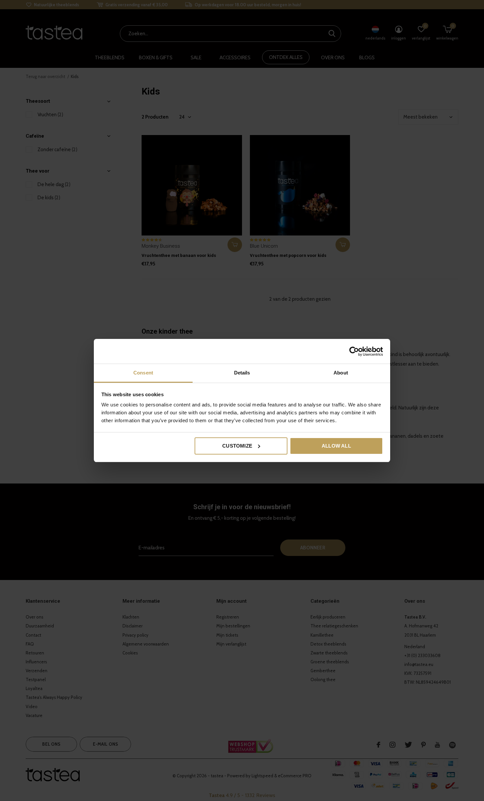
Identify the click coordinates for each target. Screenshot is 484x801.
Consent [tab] (143, 372)
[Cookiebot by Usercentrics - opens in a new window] (354, 351)
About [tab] (341, 372)
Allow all (336, 446)
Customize (237, 446)
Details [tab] (242, 372)
